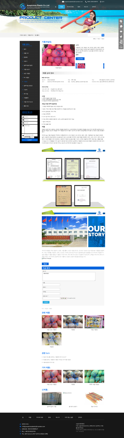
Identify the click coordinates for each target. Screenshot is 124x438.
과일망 (52, 346)
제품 (98, 38)
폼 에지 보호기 (73, 406)
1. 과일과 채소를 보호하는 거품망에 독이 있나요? (54, 357)
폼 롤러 (37, 35)
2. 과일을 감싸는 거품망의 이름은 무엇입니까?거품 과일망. (56, 359)
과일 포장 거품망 (51, 329)
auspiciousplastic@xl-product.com (74, 1)
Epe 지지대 (94, 406)
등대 (25, 35)
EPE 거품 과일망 (94, 384)
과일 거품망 (94, 329)
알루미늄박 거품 (51, 406)
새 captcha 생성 (71, 298)
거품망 (102, 38)
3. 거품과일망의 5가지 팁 (48, 362)
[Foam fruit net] (58, 65)
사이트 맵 (81, 431)
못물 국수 (30, 35)
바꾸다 (32, 137)
